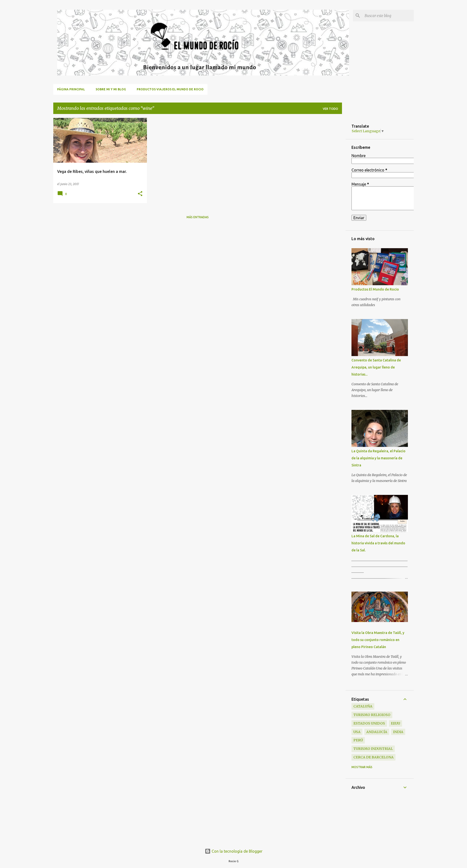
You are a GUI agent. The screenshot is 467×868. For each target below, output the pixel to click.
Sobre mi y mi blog (111, 89)
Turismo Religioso (371, 715)
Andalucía (376, 732)
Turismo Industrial (373, 748)
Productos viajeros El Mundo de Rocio (170, 89)
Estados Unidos (369, 723)
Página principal (71, 89)
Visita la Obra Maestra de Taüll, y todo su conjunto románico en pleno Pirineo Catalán (377, 640)
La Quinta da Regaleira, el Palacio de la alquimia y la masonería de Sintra (378, 458)
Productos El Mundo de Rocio (375, 289)
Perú (358, 740)
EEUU (395, 723)
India (398, 732)
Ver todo (330, 108)
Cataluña (362, 706)
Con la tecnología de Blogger (236, 851)
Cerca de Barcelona (373, 757)
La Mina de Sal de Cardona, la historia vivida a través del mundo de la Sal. (378, 543)
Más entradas (198, 217)
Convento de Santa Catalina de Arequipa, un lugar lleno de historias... (376, 367)
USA (356, 732)
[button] (140, 194)
